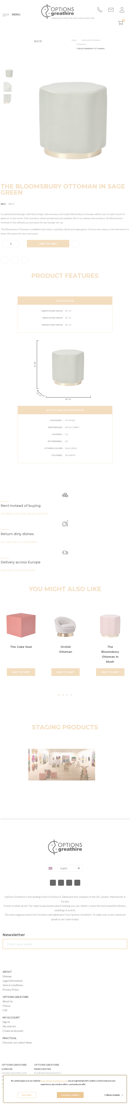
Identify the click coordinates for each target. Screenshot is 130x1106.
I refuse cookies (113, 1095)
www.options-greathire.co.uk (54, 1080)
